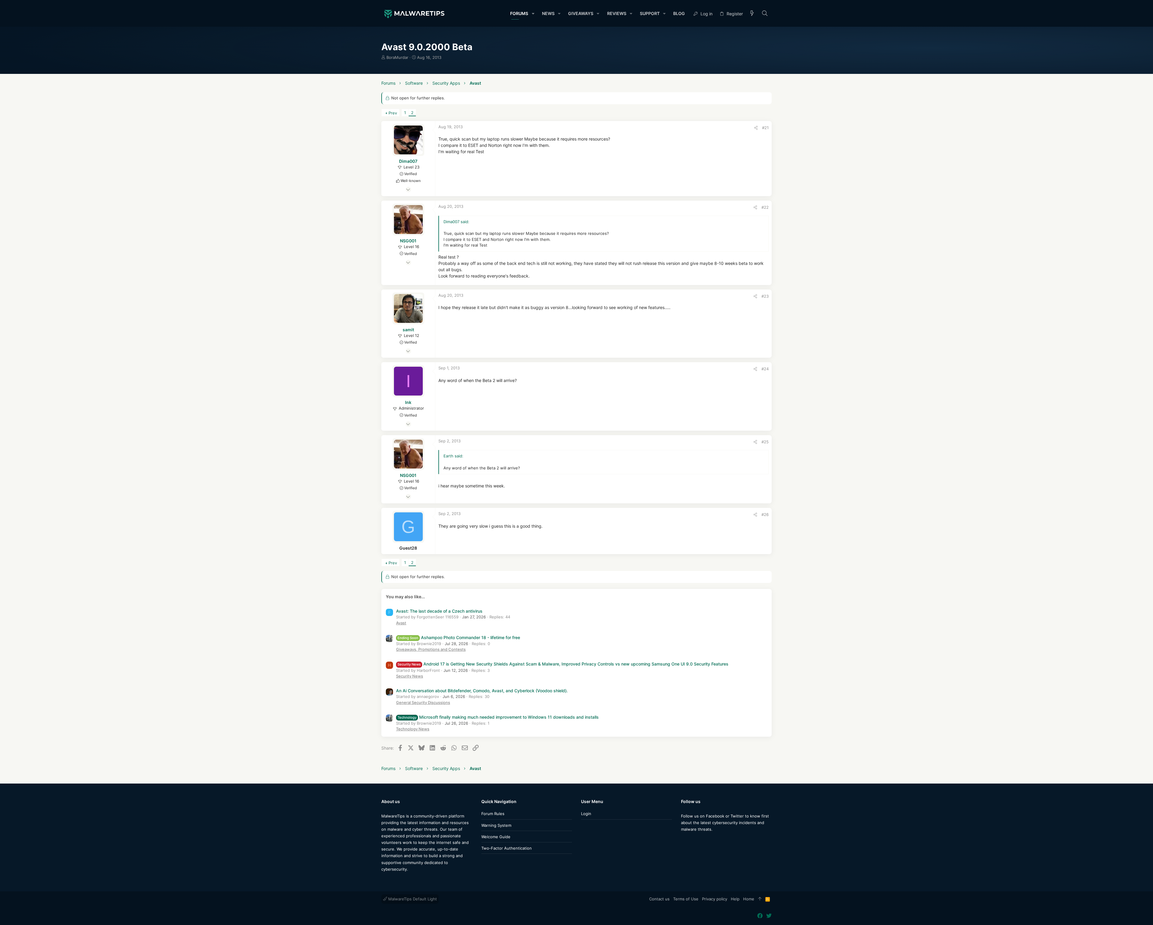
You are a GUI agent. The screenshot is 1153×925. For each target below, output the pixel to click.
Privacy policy (714, 898)
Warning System (496, 825)
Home (748, 898)
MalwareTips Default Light (412, 898)
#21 (765, 127)
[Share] (756, 128)
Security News (409, 676)
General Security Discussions (423, 702)
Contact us (659, 898)
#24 (765, 368)
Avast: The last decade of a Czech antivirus (439, 611)
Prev (393, 113)
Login (586, 813)
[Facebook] (683, 841)
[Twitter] (692, 841)
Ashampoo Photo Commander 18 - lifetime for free (459, 637)
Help (735, 898)
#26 (765, 514)
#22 (765, 207)
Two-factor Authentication (506, 848)
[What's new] (752, 13)
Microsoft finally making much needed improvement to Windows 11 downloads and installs (498, 717)
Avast (401, 622)
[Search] (765, 13)
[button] (533, 13)
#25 (765, 441)
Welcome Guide (495, 836)
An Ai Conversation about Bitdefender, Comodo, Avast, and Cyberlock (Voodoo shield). (482, 690)
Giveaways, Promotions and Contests (431, 649)
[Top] (760, 899)
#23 (765, 296)
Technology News (412, 728)
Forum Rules (492, 813)
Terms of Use (685, 898)
